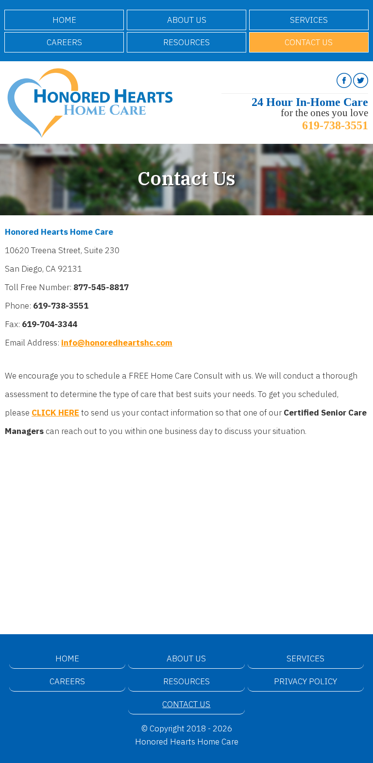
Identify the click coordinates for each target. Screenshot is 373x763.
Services (309, 20)
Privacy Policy (305, 681)
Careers (64, 42)
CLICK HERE (55, 412)
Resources (186, 42)
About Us (186, 20)
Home (64, 20)
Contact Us (309, 42)
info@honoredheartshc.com (116, 342)
